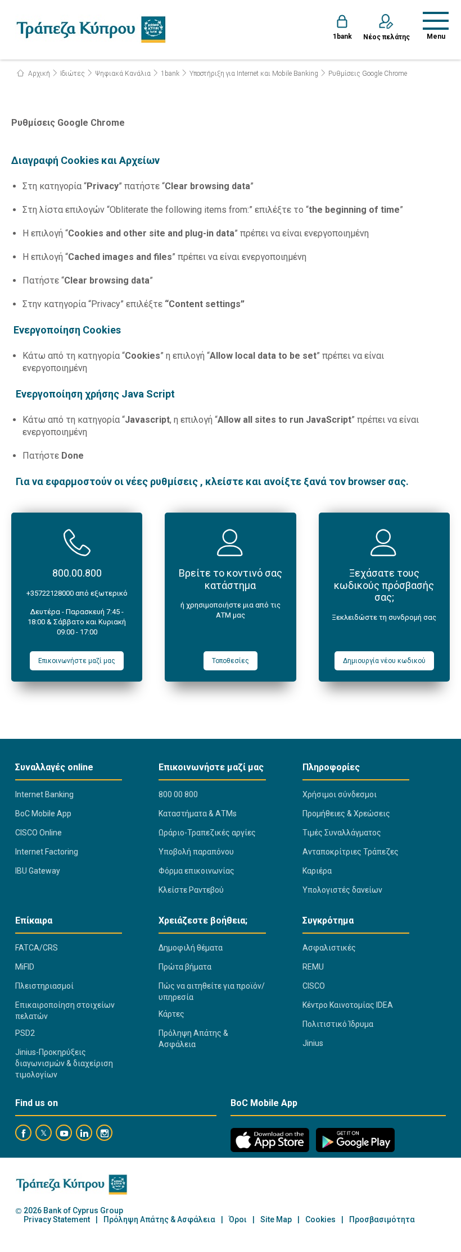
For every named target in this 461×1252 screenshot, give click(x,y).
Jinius (312, 1043)
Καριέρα (317, 870)
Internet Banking (44, 794)
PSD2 (25, 1033)
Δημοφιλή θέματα (191, 947)
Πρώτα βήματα (185, 966)
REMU (313, 966)
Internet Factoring (46, 851)
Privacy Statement (57, 1220)
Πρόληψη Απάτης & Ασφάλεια (193, 1039)
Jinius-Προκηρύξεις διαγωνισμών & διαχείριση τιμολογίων (64, 1063)
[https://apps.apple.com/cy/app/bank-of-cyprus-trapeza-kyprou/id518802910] (270, 1140)
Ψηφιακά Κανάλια (123, 73)
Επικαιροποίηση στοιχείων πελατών (65, 1010)
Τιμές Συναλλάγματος (341, 832)
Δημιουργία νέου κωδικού (384, 661)
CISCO (313, 985)
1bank (170, 73)
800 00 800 (178, 794)
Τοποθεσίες (230, 661)
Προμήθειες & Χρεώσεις (346, 813)
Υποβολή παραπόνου (196, 851)
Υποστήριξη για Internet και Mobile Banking (253, 73)
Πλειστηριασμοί (44, 985)
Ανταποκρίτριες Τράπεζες (350, 851)
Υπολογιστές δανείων (342, 889)
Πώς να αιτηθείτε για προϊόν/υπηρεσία (212, 991)
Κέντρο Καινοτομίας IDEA (347, 1004)
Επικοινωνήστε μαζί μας (76, 661)
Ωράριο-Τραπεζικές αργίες (207, 832)
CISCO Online (38, 832)
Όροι (238, 1220)
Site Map (276, 1220)
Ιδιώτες (72, 73)
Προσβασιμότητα (382, 1220)
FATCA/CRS (36, 947)
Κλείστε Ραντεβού (191, 889)
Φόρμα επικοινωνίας (196, 870)
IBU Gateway (37, 870)
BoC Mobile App (43, 813)
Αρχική (38, 73)
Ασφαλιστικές (329, 947)
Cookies (320, 1220)
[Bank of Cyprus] (90, 29)
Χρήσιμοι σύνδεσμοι (339, 794)
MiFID (24, 966)
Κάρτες (171, 1013)
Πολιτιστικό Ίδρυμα (337, 1024)
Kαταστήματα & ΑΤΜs (198, 813)
